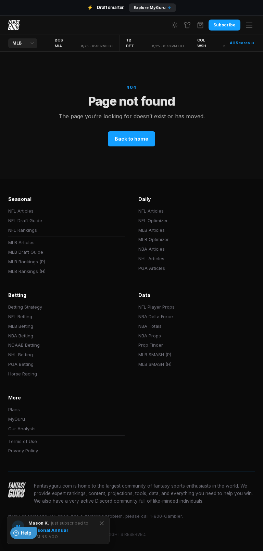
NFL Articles (21, 211)
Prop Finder (150, 345)
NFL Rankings (22, 230)
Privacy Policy (23, 450)
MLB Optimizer (153, 239)
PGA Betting (21, 364)
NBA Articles (151, 249)
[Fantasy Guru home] (14, 25)
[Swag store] (187, 25)
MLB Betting (20, 326)
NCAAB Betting (24, 345)
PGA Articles (151, 268)
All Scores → (242, 42)
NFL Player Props (156, 307)
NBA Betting (20, 335)
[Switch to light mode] (174, 25)
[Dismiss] (102, 523)
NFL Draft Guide (25, 220)
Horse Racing (22, 373)
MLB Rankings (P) (26, 261)
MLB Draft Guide (25, 252)
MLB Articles (21, 242)
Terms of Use (22, 441)
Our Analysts (22, 428)
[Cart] (200, 25)
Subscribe (224, 24)
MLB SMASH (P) (154, 354)
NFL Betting (20, 316)
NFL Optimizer (153, 220)
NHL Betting (20, 354)
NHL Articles (151, 258)
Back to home (131, 139)
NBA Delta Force (155, 316)
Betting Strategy (25, 307)
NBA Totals (150, 326)
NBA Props (149, 335)
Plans (14, 409)
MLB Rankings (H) (27, 271)
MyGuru (16, 419)
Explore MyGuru (152, 7)
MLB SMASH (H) (155, 364)
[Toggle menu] (249, 25)
